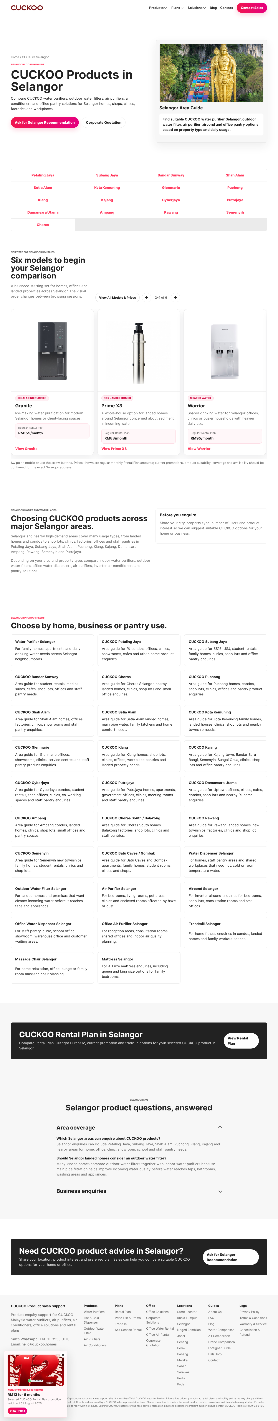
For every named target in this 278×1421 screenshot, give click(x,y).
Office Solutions (157, 1312)
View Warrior (199, 448)
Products (156, 8)
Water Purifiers (94, 1312)
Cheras (43, 224)
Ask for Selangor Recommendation (45, 122)
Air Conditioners (95, 1345)
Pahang (182, 1354)
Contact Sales (252, 8)
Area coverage (75, 1127)
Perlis (181, 1378)
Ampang (107, 212)
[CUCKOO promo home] (27, 7)
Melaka (182, 1360)
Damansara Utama (42, 212)
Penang (182, 1342)
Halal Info (215, 1354)
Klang (43, 200)
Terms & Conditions (253, 1318)
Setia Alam (43, 187)
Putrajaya (235, 200)
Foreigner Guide (219, 1348)
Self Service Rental (128, 1330)
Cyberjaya (171, 200)
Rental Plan (123, 1312)
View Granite (26, 448)
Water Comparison (221, 1330)
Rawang (171, 212)
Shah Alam (235, 175)
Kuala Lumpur (187, 1318)
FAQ (211, 1318)
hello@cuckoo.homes (39, 1344)
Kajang (107, 200)
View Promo (17, 1410)
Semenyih (235, 212)
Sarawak (183, 1372)
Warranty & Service (253, 1324)
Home (15, 57)
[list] (139, 384)
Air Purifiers (92, 1339)
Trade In (121, 1324)
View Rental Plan (238, 1041)
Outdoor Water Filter (94, 1331)
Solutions (195, 8)
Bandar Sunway (171, 175)
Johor (181, 1336)
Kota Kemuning (107, 187)
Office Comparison (221, 1342)
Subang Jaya (107, 175)
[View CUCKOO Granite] (52, 350)
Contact (226, 8)
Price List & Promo (128, 1318)
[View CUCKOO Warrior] (225, 350)
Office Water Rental (160, 1328)
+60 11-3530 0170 (55, 1339)
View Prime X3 (114, 448)
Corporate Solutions (153, 1320)
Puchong (235, 187)
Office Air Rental (157, 1334)
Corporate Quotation (103, 122)
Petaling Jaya (42, 175)
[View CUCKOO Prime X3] (139, 350)
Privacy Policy (250, 1312)
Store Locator (187, 1312)
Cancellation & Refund (250, 1332)
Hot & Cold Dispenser (91, 1320)
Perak (181, 1348)
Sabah (181, 1366)
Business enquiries (81, 1191)
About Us (215, 1312)
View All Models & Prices (117, 297)
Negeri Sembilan (189, 1330)
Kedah (181, 1384)
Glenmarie (171, 187)
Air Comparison (219, 1336)
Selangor (183, 1324)
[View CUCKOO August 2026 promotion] (36, 1370)
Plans (175, 8)
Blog (213, 8)
